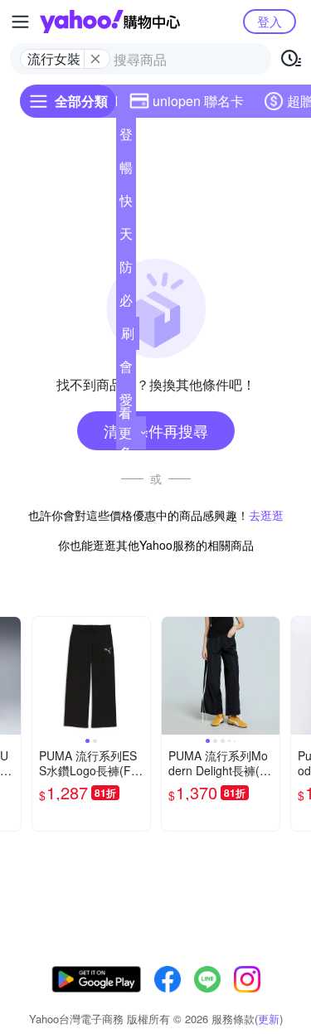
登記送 (126, 137)
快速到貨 (126, 204)
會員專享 (126, 370)
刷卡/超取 (127, 336)
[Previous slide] (43, 676)
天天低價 (126, 237)
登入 (269, 21)
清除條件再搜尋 (156, 430)
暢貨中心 (126, 171)
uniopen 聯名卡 (198, 100)
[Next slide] (139, 676)
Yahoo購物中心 (110, 21)
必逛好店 (126, 303)
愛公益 (126, 403)
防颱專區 (126, 270)
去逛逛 (266, 515)
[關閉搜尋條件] (95, 58)
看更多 (125, 432)
